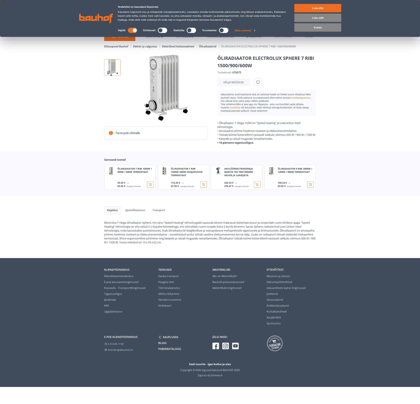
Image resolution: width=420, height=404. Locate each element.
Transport (158, 210)
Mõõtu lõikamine (168, 294)
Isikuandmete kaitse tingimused (286, 288)
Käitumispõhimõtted (279, 282)
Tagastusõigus (113, 294)
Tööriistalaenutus (169, 288)
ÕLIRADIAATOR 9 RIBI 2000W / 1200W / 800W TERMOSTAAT (295, 170)
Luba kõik (317, 8)
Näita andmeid (243, 30)
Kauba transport (168, 276)
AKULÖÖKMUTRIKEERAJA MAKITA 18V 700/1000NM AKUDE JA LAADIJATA (238, 172)
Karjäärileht (274, 317)
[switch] (162, 30)
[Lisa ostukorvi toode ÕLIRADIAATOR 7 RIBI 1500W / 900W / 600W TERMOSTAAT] (150, 184)
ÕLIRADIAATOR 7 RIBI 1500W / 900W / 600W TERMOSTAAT (134, 170)
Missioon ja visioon (278, 276)
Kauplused (170, 337)
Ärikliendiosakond (278, 305)
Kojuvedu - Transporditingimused (125, 288)
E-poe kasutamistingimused (121, 282)
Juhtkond (272, 294)
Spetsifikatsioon (135, 210)
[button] (112, 67)
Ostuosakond (275, 300)
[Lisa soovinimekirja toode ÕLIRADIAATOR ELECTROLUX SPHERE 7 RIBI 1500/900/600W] (258, 82)
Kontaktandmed (277, 311)
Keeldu (318, 27)
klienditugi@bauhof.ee (120, 349)
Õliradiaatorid (208, 46)
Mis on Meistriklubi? (224, 276)
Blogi (162, 343)
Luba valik (318, 17)
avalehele (235, 107)
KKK (106, 305)
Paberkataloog (169, 349)
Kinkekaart (164, 305)
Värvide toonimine (169, 300)
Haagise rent (166, 282)
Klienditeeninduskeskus (118, 276)
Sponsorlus (274, 323)
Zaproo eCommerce (210, 375)
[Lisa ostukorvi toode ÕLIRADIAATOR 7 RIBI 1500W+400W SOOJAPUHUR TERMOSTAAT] (203, 184)
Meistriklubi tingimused (227, 288)
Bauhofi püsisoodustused (228, 282)
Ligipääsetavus (113, 311)
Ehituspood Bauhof (116, 46)
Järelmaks (110, 300)
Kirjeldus (112, 210)
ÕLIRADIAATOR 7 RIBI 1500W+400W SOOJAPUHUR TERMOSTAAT (186, 172)
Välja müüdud (233, 82)
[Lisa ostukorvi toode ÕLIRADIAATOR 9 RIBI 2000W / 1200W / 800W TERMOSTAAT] (310, 184)
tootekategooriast (301, 97)
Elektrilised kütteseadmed (178, 46)
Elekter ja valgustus (145, 46)
